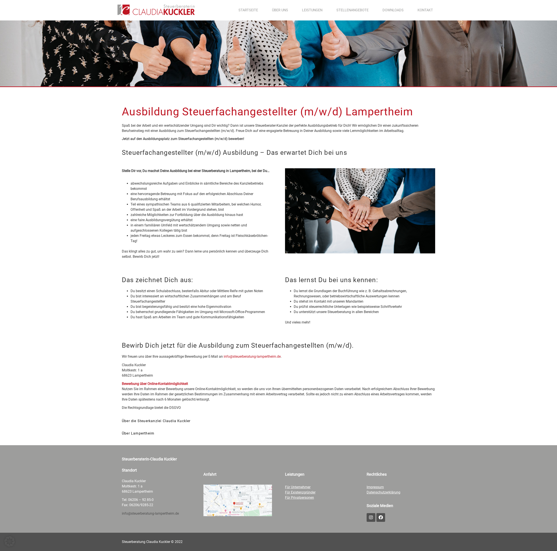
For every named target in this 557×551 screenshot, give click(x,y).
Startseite (248, 10)
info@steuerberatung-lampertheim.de (252, 356)
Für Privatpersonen (299, 497)
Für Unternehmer (297, 487)
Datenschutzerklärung (383, 492)
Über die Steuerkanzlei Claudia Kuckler (156, 421)
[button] (278, 420)
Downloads (393, 10)
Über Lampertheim (138, 433)
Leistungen (312, 10)
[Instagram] (371, 517)
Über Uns (280, 10)
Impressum (375, 487)
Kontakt (425, 10)
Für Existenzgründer (300, 492)
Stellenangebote (352, 10)
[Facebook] (380, 517)
